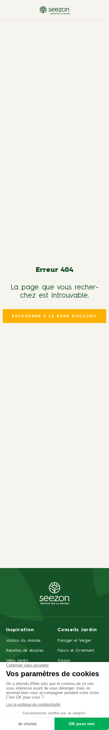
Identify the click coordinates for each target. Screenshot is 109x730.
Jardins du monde (23, 641)
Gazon (64, 661)
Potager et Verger (74, 641)
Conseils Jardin (77, 630)
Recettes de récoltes (25, 651)
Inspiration (20, 630)
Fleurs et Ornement (76, 651)
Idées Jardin (17, 661)
